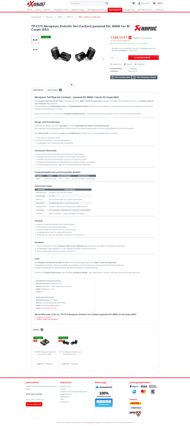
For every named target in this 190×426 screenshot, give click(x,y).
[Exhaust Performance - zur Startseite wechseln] (36, 4)
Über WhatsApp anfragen (146, 77)
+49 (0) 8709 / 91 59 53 (49, 308)
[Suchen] (106, 3)
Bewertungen (54, 90)
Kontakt (63, 389)
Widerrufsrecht (66, 394)
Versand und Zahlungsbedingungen (73, 391)
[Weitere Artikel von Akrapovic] (146, 28)
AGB (61, 399)
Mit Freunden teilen (122, 77)
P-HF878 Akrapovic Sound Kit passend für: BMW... (45, 353)
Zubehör (37, 330)
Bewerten (141, 64)
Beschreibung (38, 90)
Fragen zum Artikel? (43, 317)
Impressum (64, 402)
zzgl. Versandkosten (123, 41)
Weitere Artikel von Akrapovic (47, 319)
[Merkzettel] (133, 3)
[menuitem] (89, 3)
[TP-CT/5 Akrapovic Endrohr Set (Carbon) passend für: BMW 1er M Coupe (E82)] (70, 342)
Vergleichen (116, 64)
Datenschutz (65, 397)
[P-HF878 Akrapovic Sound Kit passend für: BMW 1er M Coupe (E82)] (45, 342)
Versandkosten (90, 422)
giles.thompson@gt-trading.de (50, 305)
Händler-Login (65, 386)
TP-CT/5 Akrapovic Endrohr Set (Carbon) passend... (70, 353)
